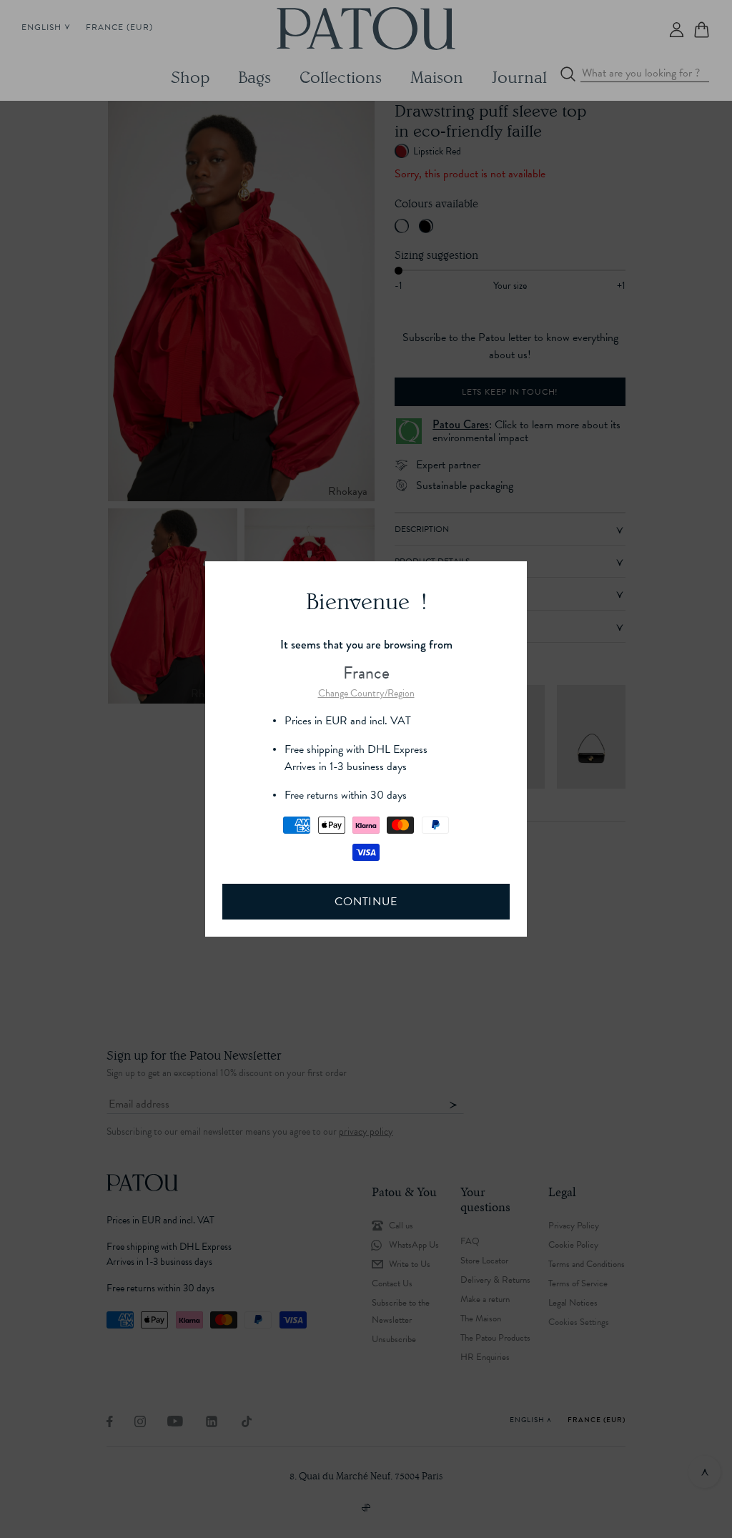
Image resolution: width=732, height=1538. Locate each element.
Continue (366, 901)
